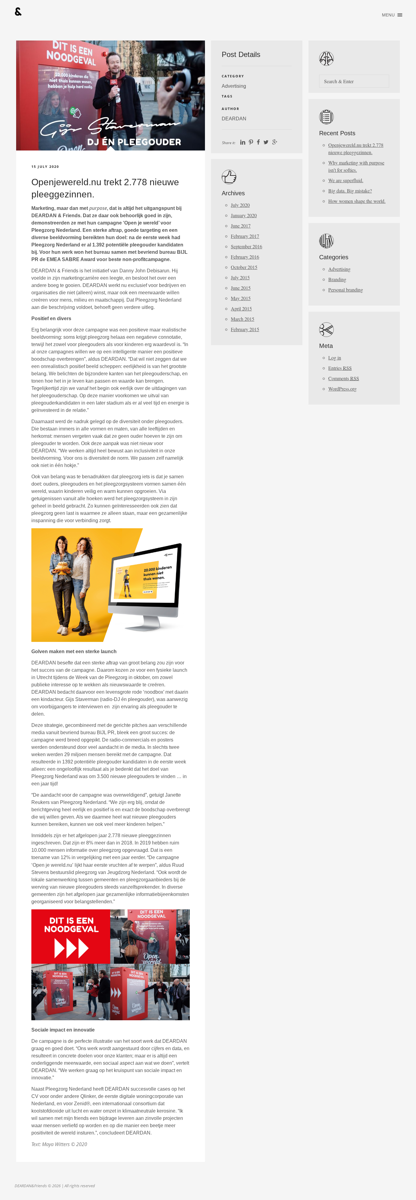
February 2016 (245, 256)
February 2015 (245, 329)
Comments (343, 378)
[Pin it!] (251, 142)
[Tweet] (266, 142)
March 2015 (242, 319)
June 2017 (241, 225)
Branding (337, 279)
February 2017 (245, 236)
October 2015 (244, 267)
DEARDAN (234, 118)
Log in (334, 357)
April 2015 (241, 308)
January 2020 (244, 215)
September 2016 (246, 246)
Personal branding (345, 289)
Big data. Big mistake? (350, 190)
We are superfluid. (345, 180)
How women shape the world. (357, 201)
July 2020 (240, 205)
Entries (340, 368)
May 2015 (241, 298)
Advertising (234, 86)
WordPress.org (342, 388)
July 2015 (240, 277)
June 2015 (241, 288)
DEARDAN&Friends (18, 11)
